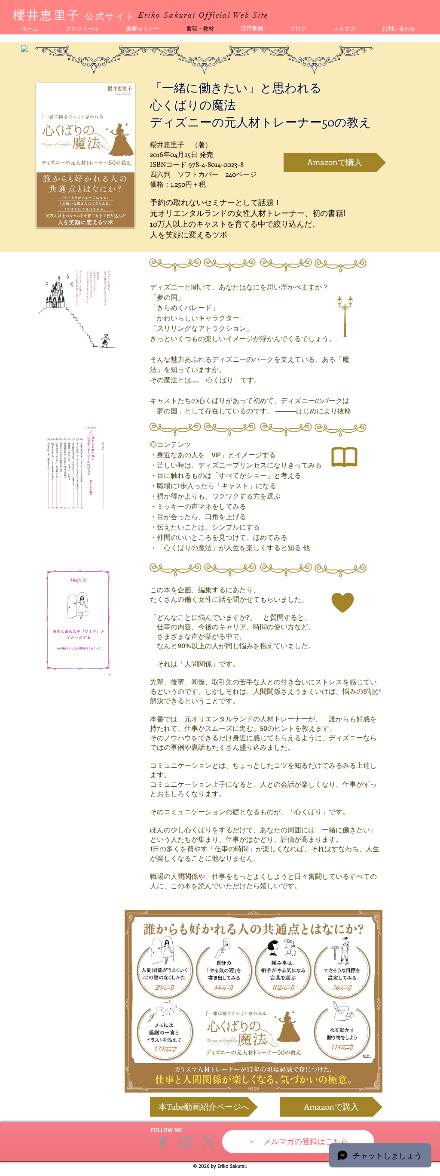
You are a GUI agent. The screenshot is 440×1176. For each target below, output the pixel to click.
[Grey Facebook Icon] (162, 1142)
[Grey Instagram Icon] (185, 1142)
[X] (208, 1142)
